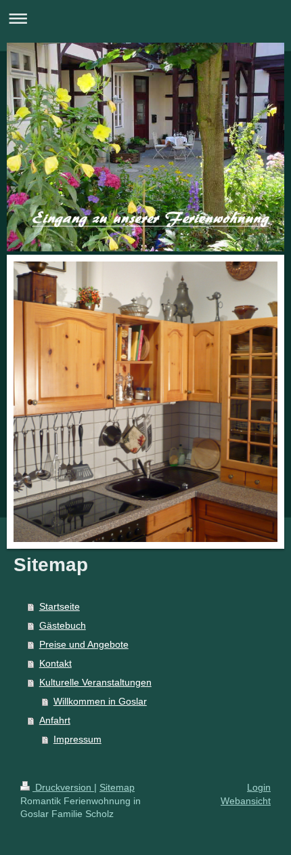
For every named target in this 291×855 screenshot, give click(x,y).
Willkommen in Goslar (100, 701)
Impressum (77, 739)
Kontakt (55, 663)
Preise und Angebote (84, 644)
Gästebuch (62, 625)
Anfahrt (54, 720)
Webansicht (246, 800)
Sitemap (117, 787)
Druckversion (63, 787)
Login (259, 787)
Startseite (59, 606)
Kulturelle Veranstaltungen (95, 682)
